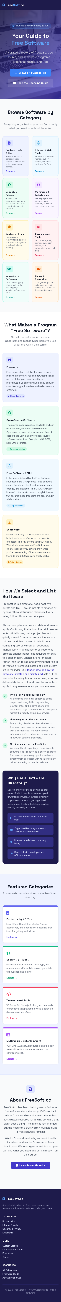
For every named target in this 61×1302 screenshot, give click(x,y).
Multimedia (8, 1232)
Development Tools (13, 1249)
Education (8, 1253)
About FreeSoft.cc (12, 1277)
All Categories (10, 1270)
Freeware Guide (11, 1274)
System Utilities (10, 1245)
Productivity (9, 1221)
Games (6, 1257)
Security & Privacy (12, 1229)
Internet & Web (10, 1225)
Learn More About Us (32, 1165)
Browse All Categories (32, 72)
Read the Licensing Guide (32, 83)
